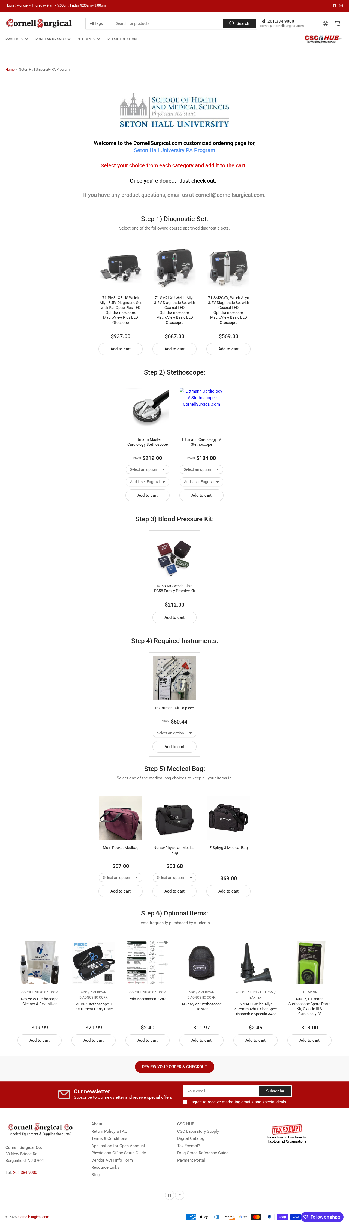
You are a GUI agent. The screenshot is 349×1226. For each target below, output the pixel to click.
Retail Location (122, 39)
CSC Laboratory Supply (198, 1131)
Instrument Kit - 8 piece (174, 708)
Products (14, 39)
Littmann (310, 992)
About (96, 1124)
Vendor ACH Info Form (112, 1160)
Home (10, 69)
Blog (95, 1174)
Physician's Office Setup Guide (118, 1152)
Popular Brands (50, 39)
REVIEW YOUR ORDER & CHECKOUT (174, 1066)
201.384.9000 (25, 1172)
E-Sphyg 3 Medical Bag (228, 847)
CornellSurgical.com (39, 992)
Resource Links (105, 1167)
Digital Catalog (190, 1138)
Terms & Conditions (109, 1138)
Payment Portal (191, 1160)
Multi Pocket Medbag (121, 847)
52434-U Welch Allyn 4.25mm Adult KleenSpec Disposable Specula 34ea (255, 1009)
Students (86, 39)
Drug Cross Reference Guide (202, 1152)
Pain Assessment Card (147, 999)
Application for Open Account (118, 1145)
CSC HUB (185, 1124)
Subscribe (275, 1091)
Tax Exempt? (188, 1145)
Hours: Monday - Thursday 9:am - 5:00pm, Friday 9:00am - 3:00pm (55, 5)
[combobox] (184, 23)
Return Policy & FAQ (109, 1131)
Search (243, 23)
